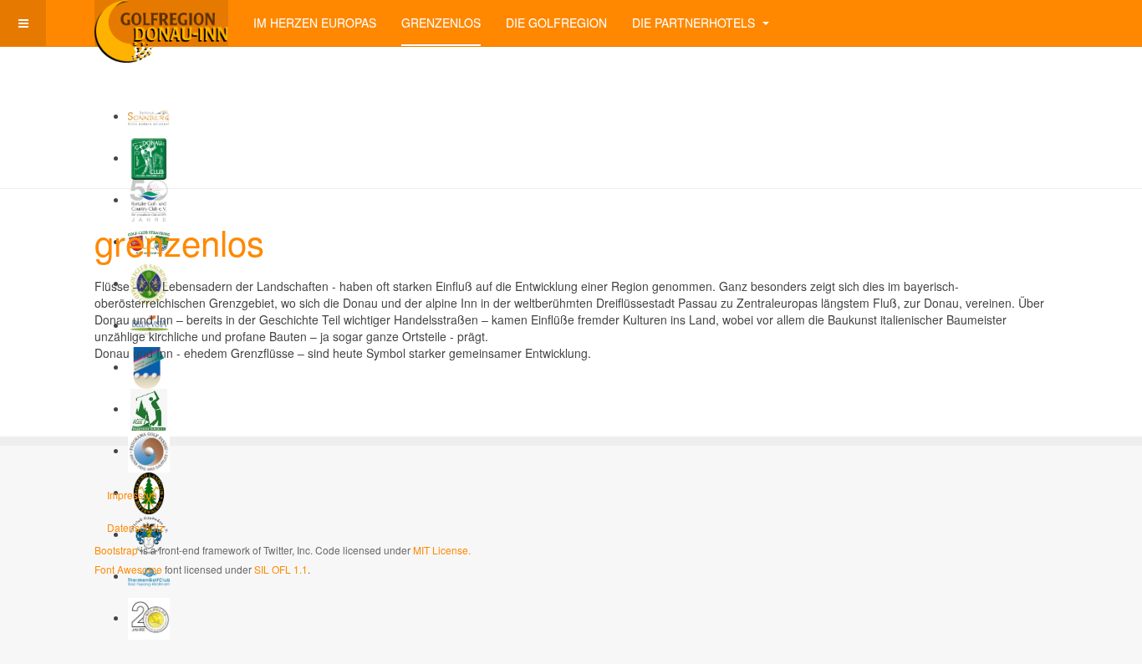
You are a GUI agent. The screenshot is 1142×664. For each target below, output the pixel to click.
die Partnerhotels (695, 22)
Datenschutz (135, 527)
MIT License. (442, 550)
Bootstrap (116, 550)
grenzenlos (441, 22)
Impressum (132, 495)
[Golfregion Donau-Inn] (161, 23)
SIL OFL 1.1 (281, 569)
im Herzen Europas (314, 22)
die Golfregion (556, 22)
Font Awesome (128, 569)
